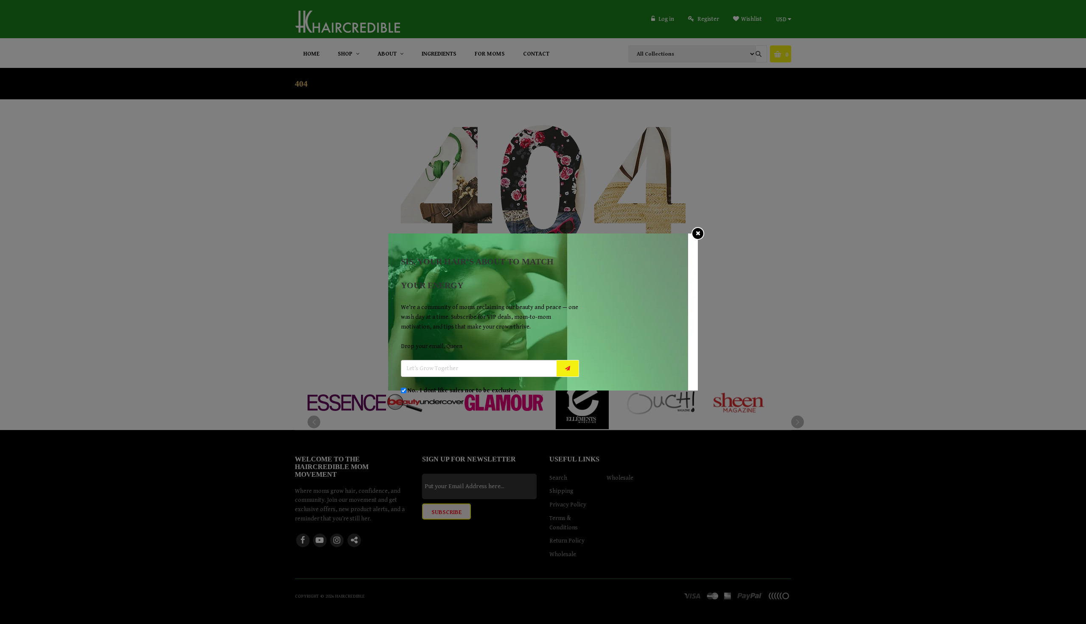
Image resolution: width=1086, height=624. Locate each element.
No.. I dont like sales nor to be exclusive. (463, 390)
